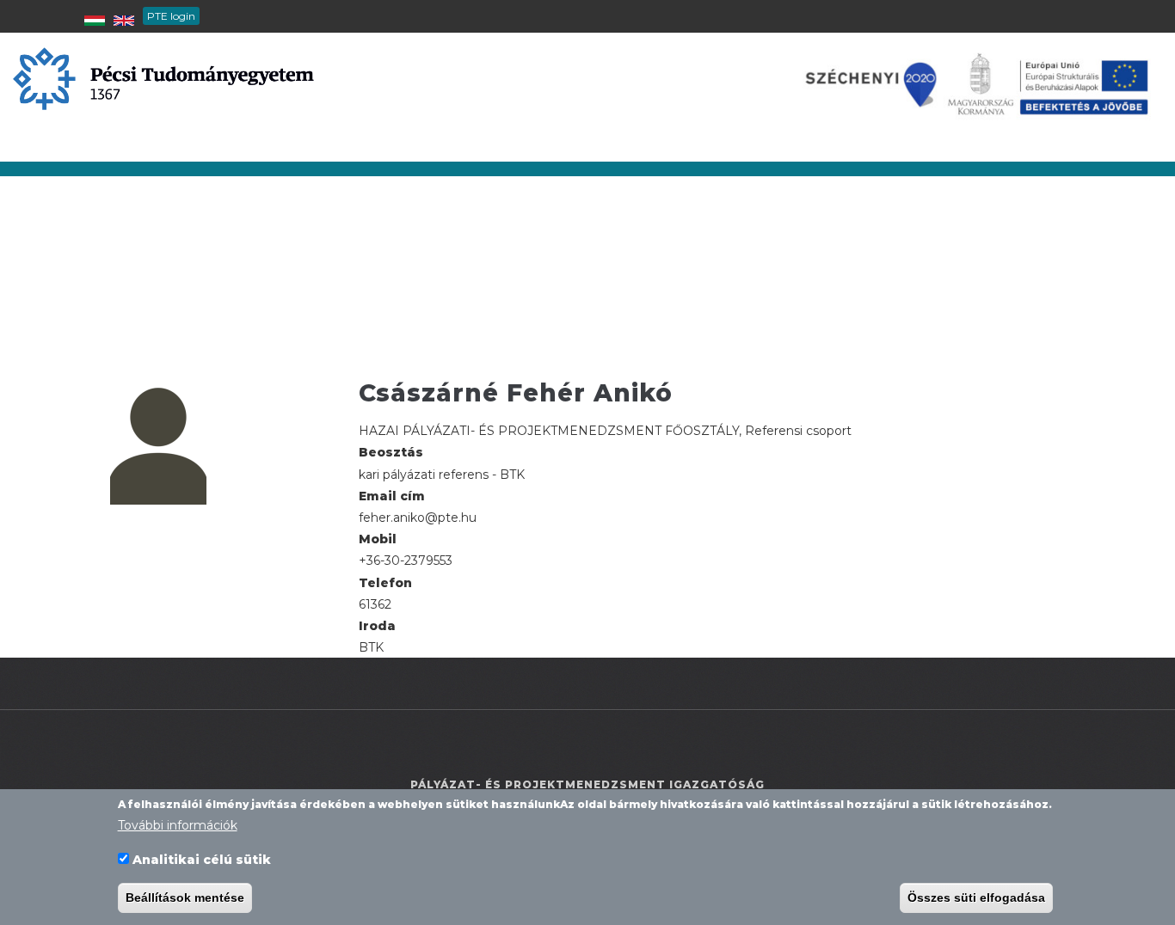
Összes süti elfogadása (976, 897)
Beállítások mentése (185, 897)
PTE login (171, 15)
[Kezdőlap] (163, 77)
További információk (177, 825)
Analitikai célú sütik (201, 859)
